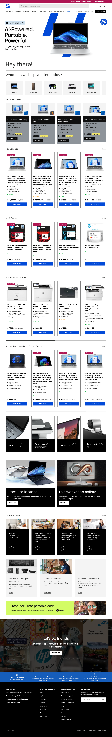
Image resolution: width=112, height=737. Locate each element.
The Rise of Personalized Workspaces (14, 536)
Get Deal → (12, 138)
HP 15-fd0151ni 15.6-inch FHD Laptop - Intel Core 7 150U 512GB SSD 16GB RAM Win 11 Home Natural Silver (16, 179)
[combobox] (54, 6)
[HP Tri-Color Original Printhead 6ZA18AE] (95, 233)
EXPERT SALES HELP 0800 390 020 (81, 1)
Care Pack (43, 716)
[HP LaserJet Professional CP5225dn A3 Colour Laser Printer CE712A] (69, 292)
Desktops (18, 12)
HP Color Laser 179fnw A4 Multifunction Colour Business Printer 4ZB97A (16, 307)
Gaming (79, 11)
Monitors (26, 12)
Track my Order (99, 1)
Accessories (58, 12)
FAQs (62, 706)
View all (104, 149)
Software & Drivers (67, 699)
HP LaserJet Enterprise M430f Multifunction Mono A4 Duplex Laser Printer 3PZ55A (94, 308)
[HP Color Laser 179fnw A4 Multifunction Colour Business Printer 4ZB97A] (17, 292)
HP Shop (12, 730)
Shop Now (12, 503)
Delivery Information (67, 713)
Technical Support (67, 696)
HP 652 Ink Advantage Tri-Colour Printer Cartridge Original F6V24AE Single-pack (42, 248)
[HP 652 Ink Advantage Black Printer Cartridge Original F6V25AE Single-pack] (17, 233)
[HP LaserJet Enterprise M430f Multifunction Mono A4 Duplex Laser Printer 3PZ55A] (95, 292)
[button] (105, 6)
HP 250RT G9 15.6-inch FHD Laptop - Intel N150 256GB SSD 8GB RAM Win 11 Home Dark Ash (16, 377)
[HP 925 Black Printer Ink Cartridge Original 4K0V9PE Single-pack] (69, 233)
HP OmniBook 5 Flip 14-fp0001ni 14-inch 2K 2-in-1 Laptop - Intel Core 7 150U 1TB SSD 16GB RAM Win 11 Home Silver (68, 180)
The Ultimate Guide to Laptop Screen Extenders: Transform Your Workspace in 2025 (43, 538)
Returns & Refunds (81, 730)
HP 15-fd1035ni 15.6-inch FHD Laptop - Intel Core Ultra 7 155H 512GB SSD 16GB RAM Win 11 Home (94, 179)
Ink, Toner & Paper (46, 12)
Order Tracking (66, 719)
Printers (33, 12)
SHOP (11, 593)
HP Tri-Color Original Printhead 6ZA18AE (92, 247)
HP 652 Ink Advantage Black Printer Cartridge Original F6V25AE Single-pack (17, 247)
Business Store (88, 11)
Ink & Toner (43, 706)
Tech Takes (65, 709)
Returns (63, 716)
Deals (68, 12)
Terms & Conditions (67, 703)
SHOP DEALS (47, 593)
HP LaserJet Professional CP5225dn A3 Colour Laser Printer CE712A (68, 307)
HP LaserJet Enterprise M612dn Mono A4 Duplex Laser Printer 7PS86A (41, 307)
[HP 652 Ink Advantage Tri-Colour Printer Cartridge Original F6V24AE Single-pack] (43, 233)
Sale (41, 692)
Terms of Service (102, 730)
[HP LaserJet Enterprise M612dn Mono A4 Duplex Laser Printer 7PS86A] (43, 292)
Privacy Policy (92, 730)
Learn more (56, 653)
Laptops (8, 12)
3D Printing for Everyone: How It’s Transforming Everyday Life (93, 537)
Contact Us (65, 692)
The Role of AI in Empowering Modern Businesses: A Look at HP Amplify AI (68, 537)
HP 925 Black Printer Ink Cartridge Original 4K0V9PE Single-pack (69, 247)
